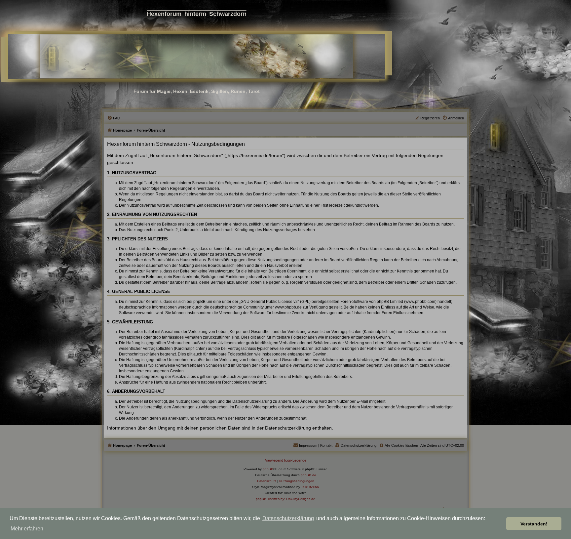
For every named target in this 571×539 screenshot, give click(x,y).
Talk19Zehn (310, 487)
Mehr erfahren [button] (27, 528)
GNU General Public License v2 (269, 301)
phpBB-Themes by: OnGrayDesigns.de (285, 499)
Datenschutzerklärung (288, 518)
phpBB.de (308, 475)
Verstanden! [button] (534, 523)
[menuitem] (113, 118)
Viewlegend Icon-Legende (285, 460)
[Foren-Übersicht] (196, 56)
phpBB (268, 469)
